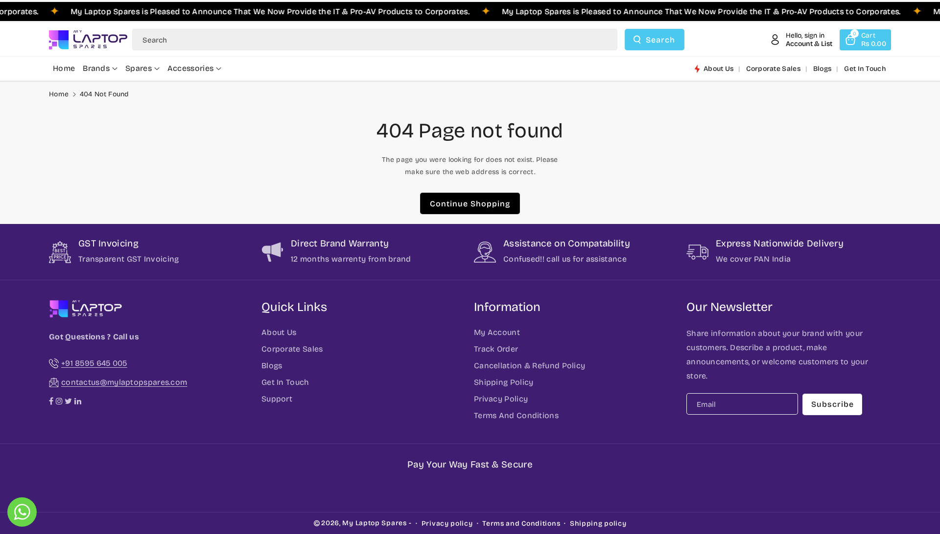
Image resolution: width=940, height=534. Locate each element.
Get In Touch (285, 382)
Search (660, 39)
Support (276, 398)
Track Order (496, 349)
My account (497, 332)
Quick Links (294, 307)
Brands (96, 68)
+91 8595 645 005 (94, 363)
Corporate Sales (292, 349)
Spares (138, 68)
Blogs (271, 365)
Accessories (190, 68)
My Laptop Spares (374, 523)
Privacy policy (447, 523)
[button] (865, 39)
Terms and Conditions (521, 523)
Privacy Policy (501, 398)
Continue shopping (470, 203)
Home (59, 94)
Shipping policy (598, 523)
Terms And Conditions (516, 415)
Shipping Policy (504, 382)
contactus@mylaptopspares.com (124, 382)
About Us (278, 332)
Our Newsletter (729, 307)
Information (507, 307)
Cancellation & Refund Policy (529, 365)
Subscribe (832, 404)
